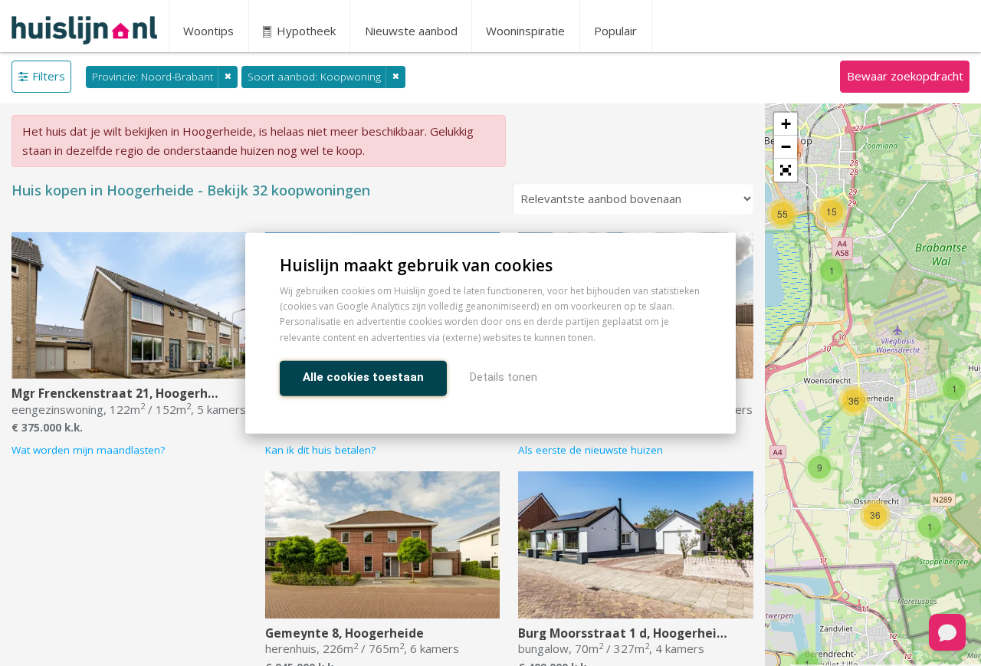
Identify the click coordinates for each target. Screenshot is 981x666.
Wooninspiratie (525, 30)
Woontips (208, 30)
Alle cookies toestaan (363, 376)
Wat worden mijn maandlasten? (88, 450)
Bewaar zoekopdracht (905, 76)
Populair (615, 30)
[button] (785, 170)
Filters (48, 76)
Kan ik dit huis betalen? (320, 450)
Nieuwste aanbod (411, 30)
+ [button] (786, 123)
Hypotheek (305, 30)
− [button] (786, 146)
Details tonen (503, 376)
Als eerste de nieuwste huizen (590, 450)
